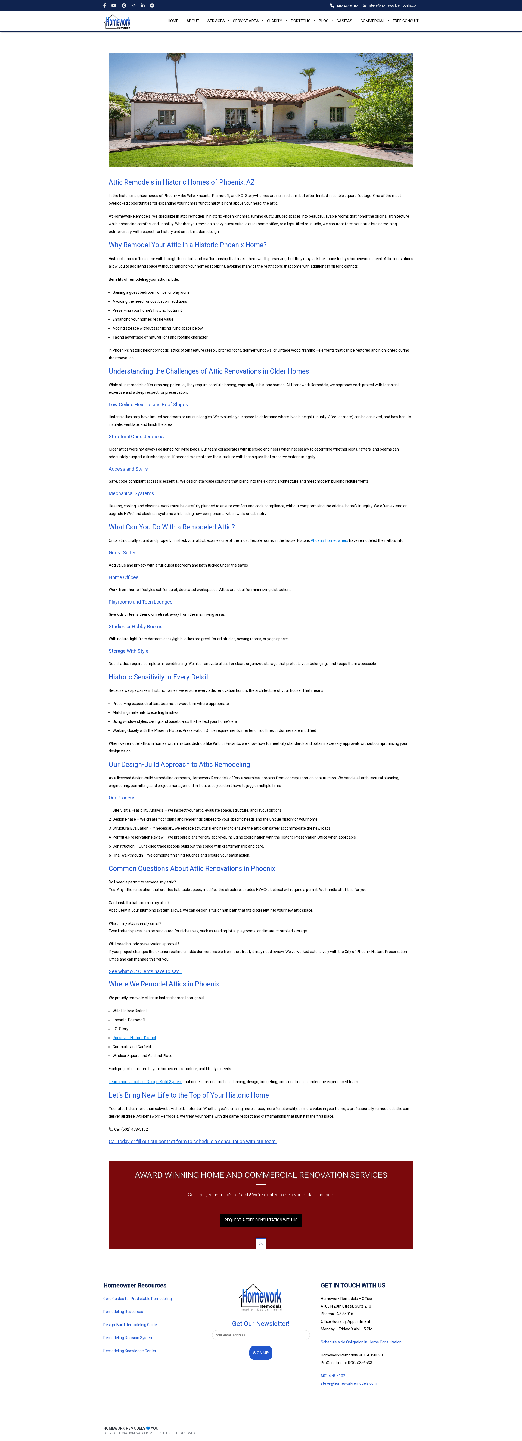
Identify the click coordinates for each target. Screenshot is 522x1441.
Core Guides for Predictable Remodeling (137, 1298)
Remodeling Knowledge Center (129, 1351)
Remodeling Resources (123, 1311)
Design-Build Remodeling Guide (130, 1325)
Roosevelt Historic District (134, 1038)
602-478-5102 (333, 1376)
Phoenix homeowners (329, 540)
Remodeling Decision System (128, 1338)
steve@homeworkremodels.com (394, 5)
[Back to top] (261, 1243)
